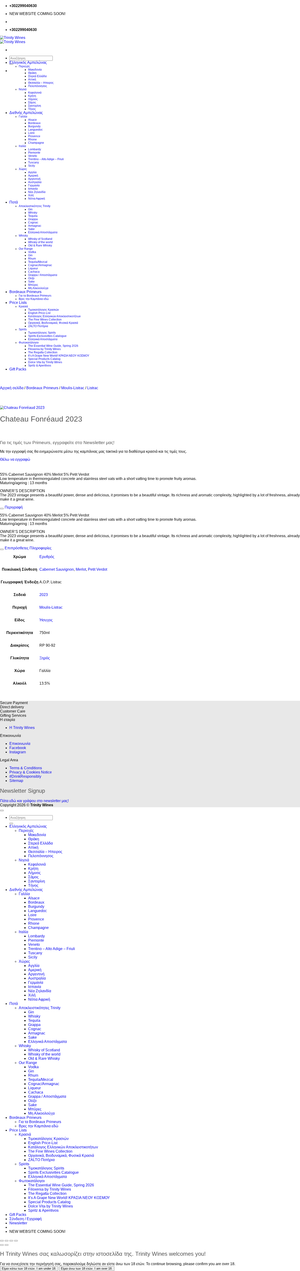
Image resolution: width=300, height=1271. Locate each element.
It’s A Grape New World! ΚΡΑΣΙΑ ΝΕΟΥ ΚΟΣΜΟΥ (58, 355)
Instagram (17, 752)
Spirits (23, 329)
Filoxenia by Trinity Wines (44, 349)
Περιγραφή (13, 507)
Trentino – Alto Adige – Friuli (46, 159)
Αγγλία (32, 172)
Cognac (33, 222)
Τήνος (32, 109)
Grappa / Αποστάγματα (42, 275)
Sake (31, 229)
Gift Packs (17, 369)
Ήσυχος (46, 620)
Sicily (31, 165)
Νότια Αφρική (36, 198)
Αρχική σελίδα (11, 388)
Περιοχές (24, 66)
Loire (31, 133)
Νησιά (22, 89)
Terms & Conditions (25, 768)
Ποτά (13, 202)
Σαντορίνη (34, 105)
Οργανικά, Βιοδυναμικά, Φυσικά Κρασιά (53, 322)
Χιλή (31, 195)
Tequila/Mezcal (37, 262)
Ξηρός (44, 658)
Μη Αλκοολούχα (38, 288)
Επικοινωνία (19, 744)
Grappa (33, 219)
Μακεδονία (35, 69)
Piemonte (34, 152)
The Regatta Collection (42, 352)
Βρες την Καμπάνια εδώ (34, 299)
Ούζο (31, 278)
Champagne (36, 142)
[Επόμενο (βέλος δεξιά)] (6, 1245)
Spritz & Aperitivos (39, 365)
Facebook (17, 748)
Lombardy (34, 149)
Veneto (32, 156)
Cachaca (34, 271)
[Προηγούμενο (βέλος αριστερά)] (2, 1245)
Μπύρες (33, 285)
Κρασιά (23, 306)
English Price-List (39, 313)
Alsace (32, 119)
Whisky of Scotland (40, 239)
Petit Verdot (97, 569)
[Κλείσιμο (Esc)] (16, 1240)
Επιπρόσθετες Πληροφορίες (28, 548)
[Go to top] (2, 810)
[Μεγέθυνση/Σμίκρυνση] (2, 1240)
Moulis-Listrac (72, 388)
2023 (43, 595)
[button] (18, 1223)
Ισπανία (33, 188)
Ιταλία (22, 146)
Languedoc (35, 129)
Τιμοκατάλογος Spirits (42, 332)
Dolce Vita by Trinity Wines (45, 362)
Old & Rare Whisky (40, 245)
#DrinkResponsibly (25, 776)
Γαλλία (23, 116)
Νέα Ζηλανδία (36, 192)
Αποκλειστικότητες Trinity (34, 206)
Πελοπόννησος (37, 86)
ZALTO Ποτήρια (38, 326)
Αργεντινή (34, 179)
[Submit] (11, 823)
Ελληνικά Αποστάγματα (42, 232)
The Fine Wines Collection (45, 319)
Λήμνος (33, 99)
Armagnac (34, 225)
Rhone (32, 139)
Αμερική (33, 175)
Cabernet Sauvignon (56, 569)
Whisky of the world (40, 242)
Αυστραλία (34, 182)
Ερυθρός (46, 557)
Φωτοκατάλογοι (29, 342)
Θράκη (32, 73)
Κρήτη (32, 96)
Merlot (81, 569)
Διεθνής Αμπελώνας (26, 113)
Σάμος (32, 102)
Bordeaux (34, 123)
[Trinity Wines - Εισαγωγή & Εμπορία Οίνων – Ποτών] (12, 40)
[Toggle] (2, 508)
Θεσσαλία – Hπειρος (41, 82)
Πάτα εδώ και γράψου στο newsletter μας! (34, 801)
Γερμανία (34, 185)
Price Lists (18, 303)
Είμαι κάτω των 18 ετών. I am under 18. (29, 1268)
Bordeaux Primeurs (25, 292)
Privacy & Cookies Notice (30, 772)
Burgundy (34, 126)
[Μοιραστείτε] (11, 1240)
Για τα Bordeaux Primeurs (35, 295)
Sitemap (16, 781)
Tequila (33, 216)
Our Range (26, 248)
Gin (30, 209)
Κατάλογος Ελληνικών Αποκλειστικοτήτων (54, 316)
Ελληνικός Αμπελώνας (28, 62)
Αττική (32, 79)
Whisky (32, 212)
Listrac (92, 388)
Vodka (32, 252)
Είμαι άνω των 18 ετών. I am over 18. (86, 1268)
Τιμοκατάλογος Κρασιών (43, 309)
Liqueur (33, 268)
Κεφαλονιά (34, 92)
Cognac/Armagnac (40, 265)
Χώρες (23, 169)
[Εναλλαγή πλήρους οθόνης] (6, 1240)
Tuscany (33, 162)
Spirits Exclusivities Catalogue (47, 336)
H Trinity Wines (22, 728)
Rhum (32, 258)
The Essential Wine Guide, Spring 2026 (53, 345)
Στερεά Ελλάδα (37, 76)
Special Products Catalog (44, 359)
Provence (34, 136)
